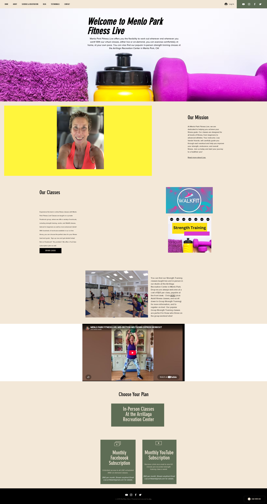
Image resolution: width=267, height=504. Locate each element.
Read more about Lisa (197, 157)
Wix (150, 499)
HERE (172, 295)
